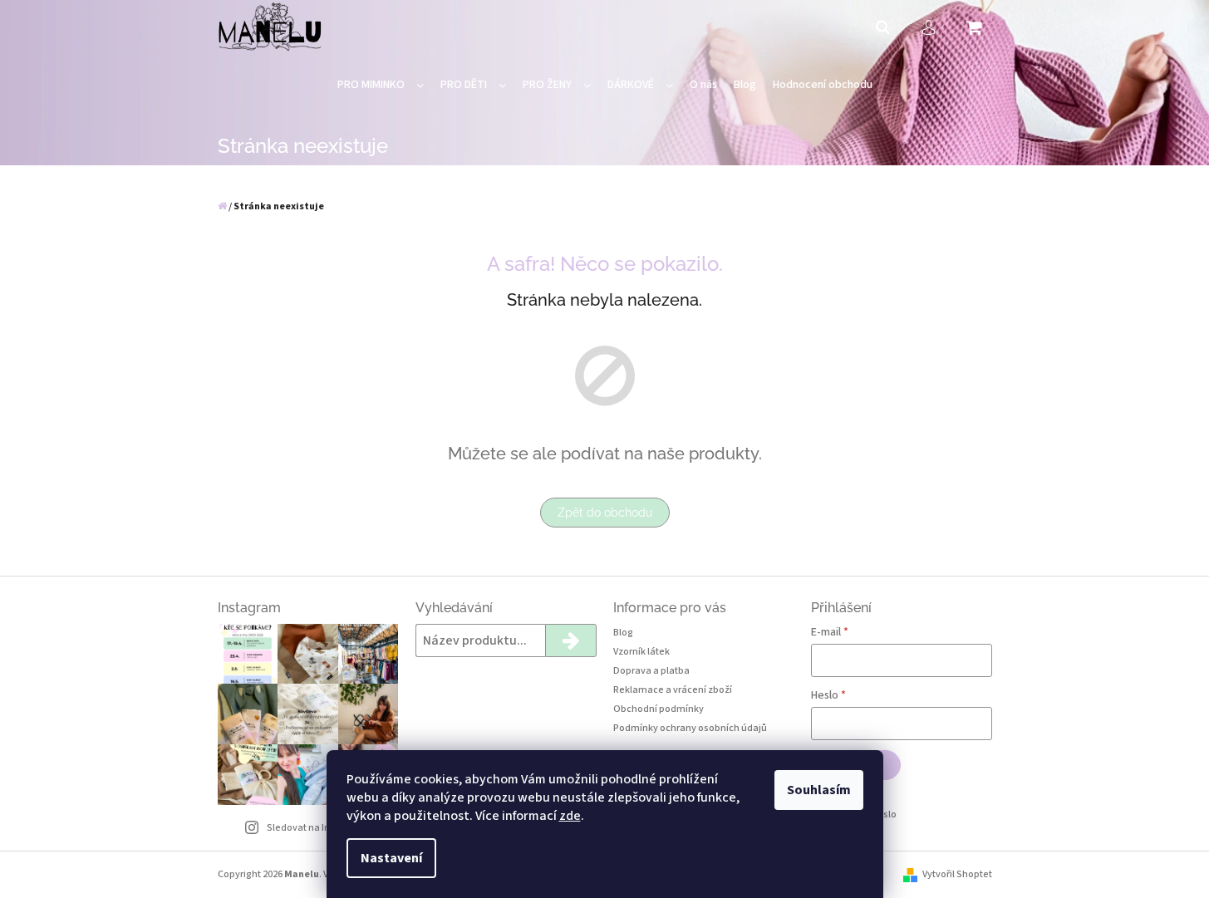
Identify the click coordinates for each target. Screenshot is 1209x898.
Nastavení (391, 858)
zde (570, 816)
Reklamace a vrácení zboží (672, 690)
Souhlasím (819, 790)
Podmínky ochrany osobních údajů (690, 728)
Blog (623, 633)
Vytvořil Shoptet (957, 874)
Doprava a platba (651, 671)
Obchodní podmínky (658, 709)
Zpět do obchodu (605, 512)
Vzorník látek (641, 652)
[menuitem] (380, 85)
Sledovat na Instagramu (320, 828)
